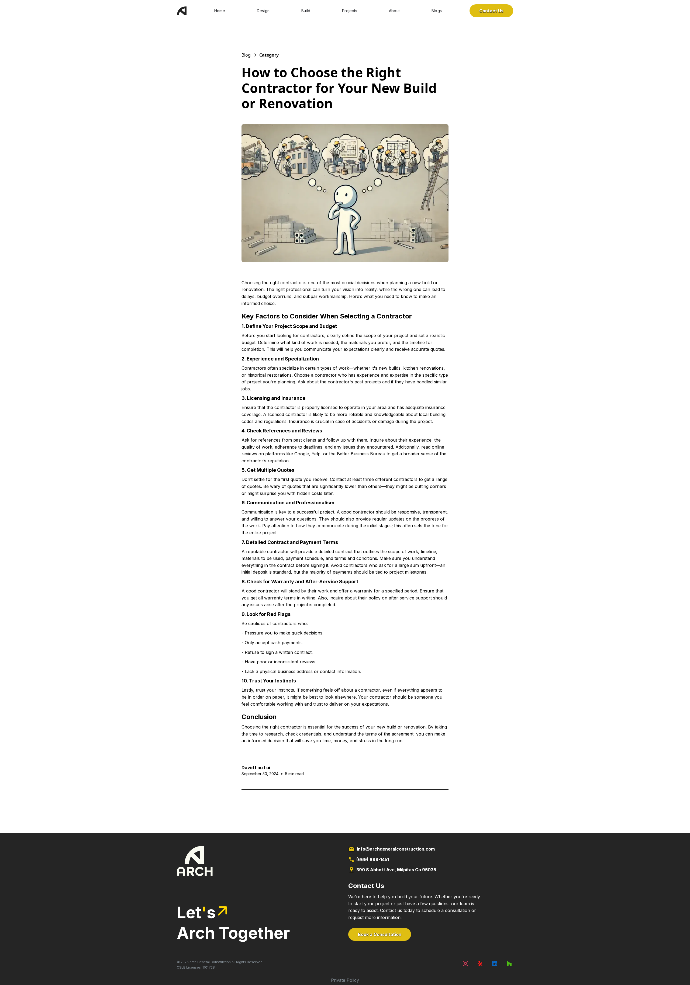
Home (219, 10)
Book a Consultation (379, 934)
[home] (182, 10)
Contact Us (491, 10)
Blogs (437, 10)
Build (305, 10)
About (394, 10)
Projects (349, 10)
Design (263, 10)
